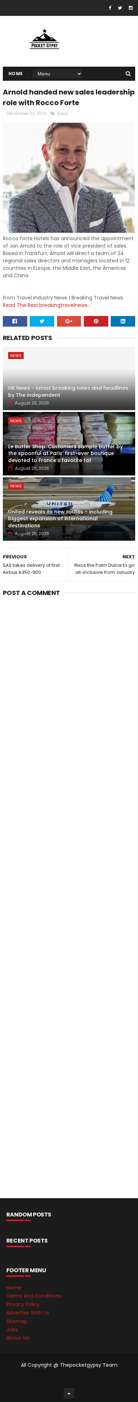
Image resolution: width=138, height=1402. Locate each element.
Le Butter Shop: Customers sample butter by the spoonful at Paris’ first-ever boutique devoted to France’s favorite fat (65, 453)
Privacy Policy (23, 1304)
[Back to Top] (69, 1393)
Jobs (12, 1329)
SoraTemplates (67, 1379)
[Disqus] (69, 687)
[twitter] (120, 8)
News (62, 113)
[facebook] (110, 8)
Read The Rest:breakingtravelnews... (47, 305)
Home (15, 74)
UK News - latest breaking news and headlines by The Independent (68, 391)
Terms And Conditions (33, 1295)
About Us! (18, 1337)
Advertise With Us (27, 1312)
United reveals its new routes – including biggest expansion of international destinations (60, 518)
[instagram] (130, 8)
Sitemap (16, 1321)
